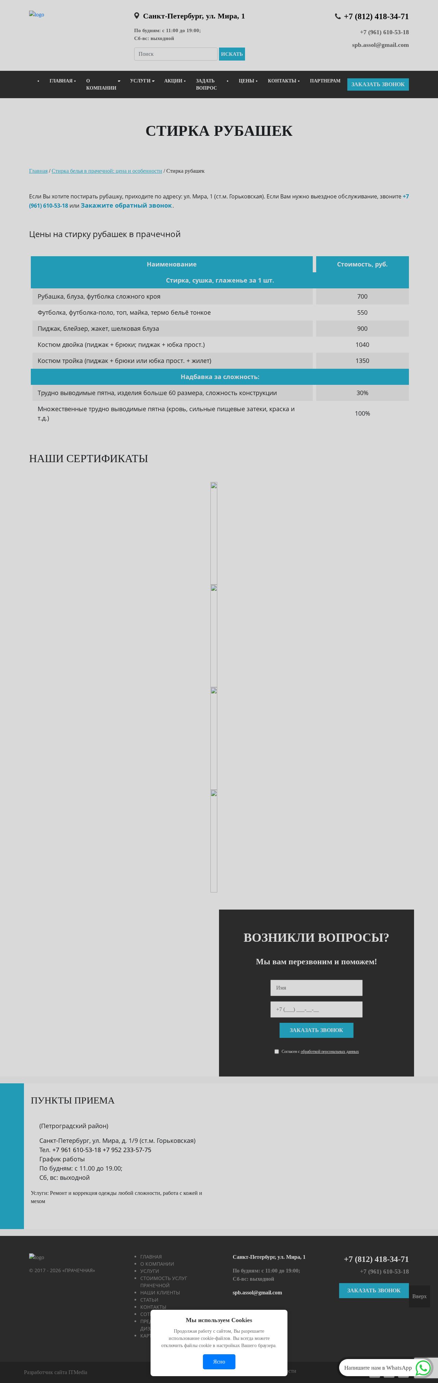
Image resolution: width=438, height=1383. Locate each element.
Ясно (219, 1362)
